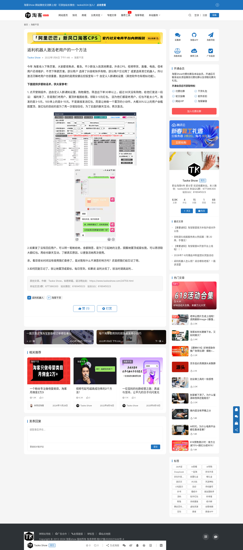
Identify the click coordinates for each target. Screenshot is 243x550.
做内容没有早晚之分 (200, 410)
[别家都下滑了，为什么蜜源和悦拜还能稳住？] (180, 398)
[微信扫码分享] (124, 545)
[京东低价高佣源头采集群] (180, 367)
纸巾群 (209, 501)
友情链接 (78, 533)
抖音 (89, 71)
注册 (204, 15)
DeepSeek (179, 472)
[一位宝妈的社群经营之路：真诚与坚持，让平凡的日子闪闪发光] (141, 370)
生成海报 (114, 545)
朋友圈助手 (209, 491)
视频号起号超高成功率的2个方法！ (94, 390)
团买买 (179, 482)
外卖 (117, 66)
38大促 (179, 467)
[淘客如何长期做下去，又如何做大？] (180, 335)
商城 (84, 15)
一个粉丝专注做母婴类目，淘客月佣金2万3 (48, 390)
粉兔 (179, 501)
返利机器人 (38, 297)
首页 (26, 24)
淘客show (71, 539)
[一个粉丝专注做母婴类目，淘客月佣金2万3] (48, 370)
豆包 (179, 511)
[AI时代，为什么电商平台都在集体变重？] (180, 430)
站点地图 (105, 533)
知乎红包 (194, 496)
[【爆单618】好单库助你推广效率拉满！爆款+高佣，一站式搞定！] (180, 351)
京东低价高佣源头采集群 (203, 363)
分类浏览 (95, 15)
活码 (179, 496)
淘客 (36, 66)
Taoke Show (33, 57)
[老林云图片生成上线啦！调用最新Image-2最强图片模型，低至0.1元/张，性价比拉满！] (180, 320)
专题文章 (111, 15)
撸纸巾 (194, 491)
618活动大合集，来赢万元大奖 (189, 305)
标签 (92, 533)
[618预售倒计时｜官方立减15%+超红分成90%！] (180, 445)
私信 (203, 211)
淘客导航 (139, 15)
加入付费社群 (194, 111)
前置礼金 (194, 477)
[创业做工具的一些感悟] (180, 382)
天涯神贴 (209, 482)
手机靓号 (209, 486)
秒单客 (209, 496)
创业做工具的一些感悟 (201, 379)
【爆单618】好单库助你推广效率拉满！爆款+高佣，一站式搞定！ (202, 350)
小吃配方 (179, 486)
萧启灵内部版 (180, 506)
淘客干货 (78, 57)
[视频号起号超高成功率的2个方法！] (95, 370)
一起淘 (194, 472)
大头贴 (194, 482)
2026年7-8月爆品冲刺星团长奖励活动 (193, 255)
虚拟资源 (194, 506)
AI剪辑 (194, 467)
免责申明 (91, 539)
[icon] (205, 536)
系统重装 (194, 501)
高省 (194, 511)
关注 (188, 211)
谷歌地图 (209, 506)
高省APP (209, 511)
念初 (194, 486)
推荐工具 (125, 15)
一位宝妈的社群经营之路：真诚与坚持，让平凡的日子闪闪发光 (140, 390)
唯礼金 (209, 477)
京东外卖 (209, 472)
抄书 (179, 491)
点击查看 (101, 4)
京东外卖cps (179, 477)
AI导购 (209, 467)
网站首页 (63, 15)
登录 (196, 15)
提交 (156, 447)
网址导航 (46, 533)
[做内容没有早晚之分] (180, 414)
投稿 (214, 15)
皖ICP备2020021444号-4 (110, 539)
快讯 (74, 15)
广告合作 (62, 533)
